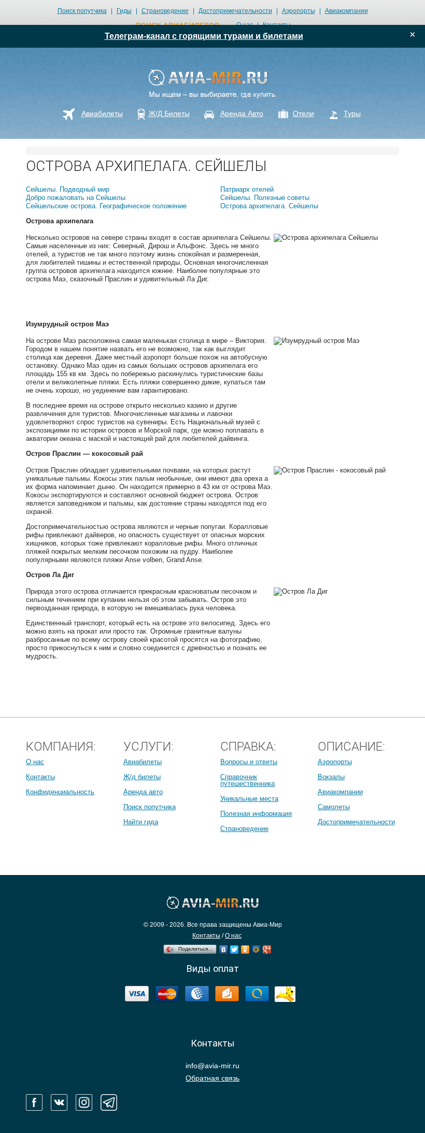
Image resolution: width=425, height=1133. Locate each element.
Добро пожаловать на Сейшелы (75, 198)
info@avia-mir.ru (212, 1066)
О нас (35, 762)
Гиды (124, 11)
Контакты (40, 777)
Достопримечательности (235, 11)
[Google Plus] (267, 947)
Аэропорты (298, 11)
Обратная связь (212, 1078)
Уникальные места (249, 798)
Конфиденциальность (60, 792)
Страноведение (165, 11)
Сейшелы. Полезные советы (264, 198)
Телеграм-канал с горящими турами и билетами (204, 36)
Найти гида (140, 822)
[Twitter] (234, 947)
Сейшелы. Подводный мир (67, 189)
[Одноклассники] (245, 947)
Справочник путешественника (247, 780)
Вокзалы (331, 777)
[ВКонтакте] (223, 947)
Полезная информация (256, 814)
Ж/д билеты (142, 777)
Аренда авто (143, 792)
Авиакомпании (346, 11)
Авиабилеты (142, 762)
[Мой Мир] (256, 947)
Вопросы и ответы (248, 762)
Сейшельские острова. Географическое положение (106, 206)
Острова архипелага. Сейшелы (269, 206)
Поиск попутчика (82, 11)
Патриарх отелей (247, 189)
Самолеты (334, 807)
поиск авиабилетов (177, 25)
